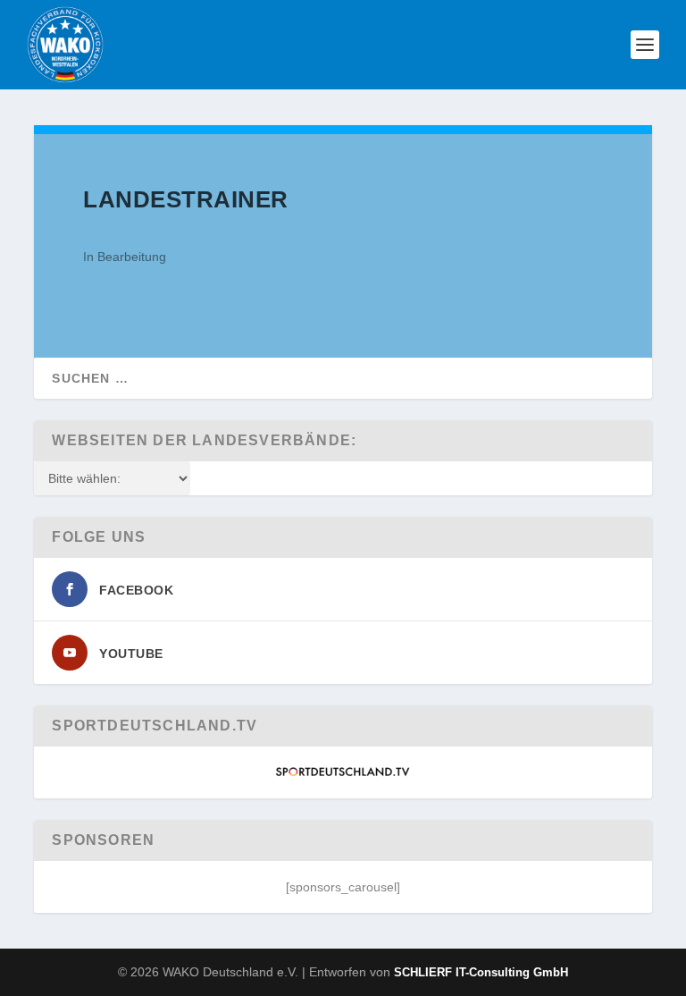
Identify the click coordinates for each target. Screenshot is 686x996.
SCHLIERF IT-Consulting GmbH (481, 972)
